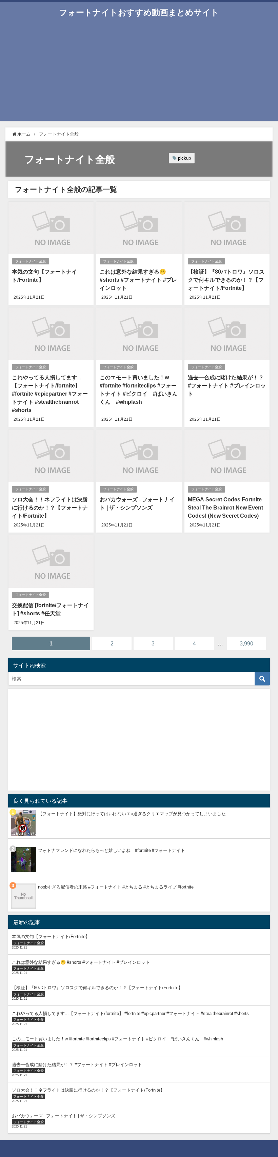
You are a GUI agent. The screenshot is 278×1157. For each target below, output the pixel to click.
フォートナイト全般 (30, 261)
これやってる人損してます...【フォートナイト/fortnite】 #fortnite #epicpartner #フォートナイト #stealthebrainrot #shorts (50, 394)
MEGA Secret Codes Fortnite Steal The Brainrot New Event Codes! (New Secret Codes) (225, 507)
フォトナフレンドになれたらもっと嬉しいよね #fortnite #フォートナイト (111, 850)
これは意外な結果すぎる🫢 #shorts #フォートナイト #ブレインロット (138, 280)
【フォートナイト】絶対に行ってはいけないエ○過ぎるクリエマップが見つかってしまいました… (134, 814)
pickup (184, 158)
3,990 (246, 643)
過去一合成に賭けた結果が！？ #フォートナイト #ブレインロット (227, 385)
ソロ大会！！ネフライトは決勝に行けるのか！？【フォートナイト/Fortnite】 (50, 507)
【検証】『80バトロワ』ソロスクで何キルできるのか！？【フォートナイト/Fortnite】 (226, 280)
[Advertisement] (139, 73)
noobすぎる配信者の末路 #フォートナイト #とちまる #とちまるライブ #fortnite (116, 887)
